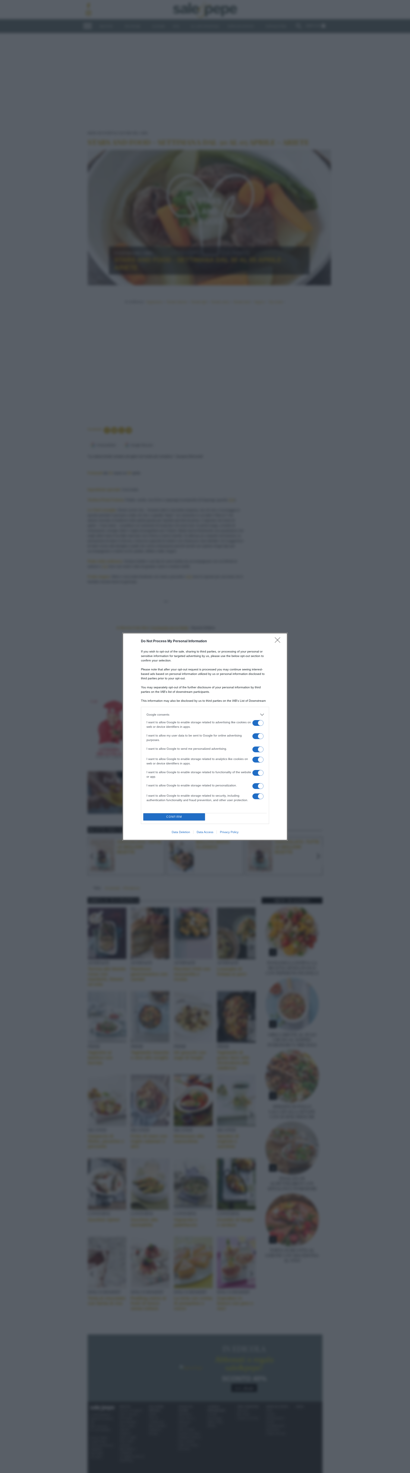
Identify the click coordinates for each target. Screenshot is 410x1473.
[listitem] (205, 714)
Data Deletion (181, 832)
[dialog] (205, 736)
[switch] (258, 723)
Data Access (205, 832)
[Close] (279, 641)
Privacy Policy (229, 832)
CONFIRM (174, 816)
